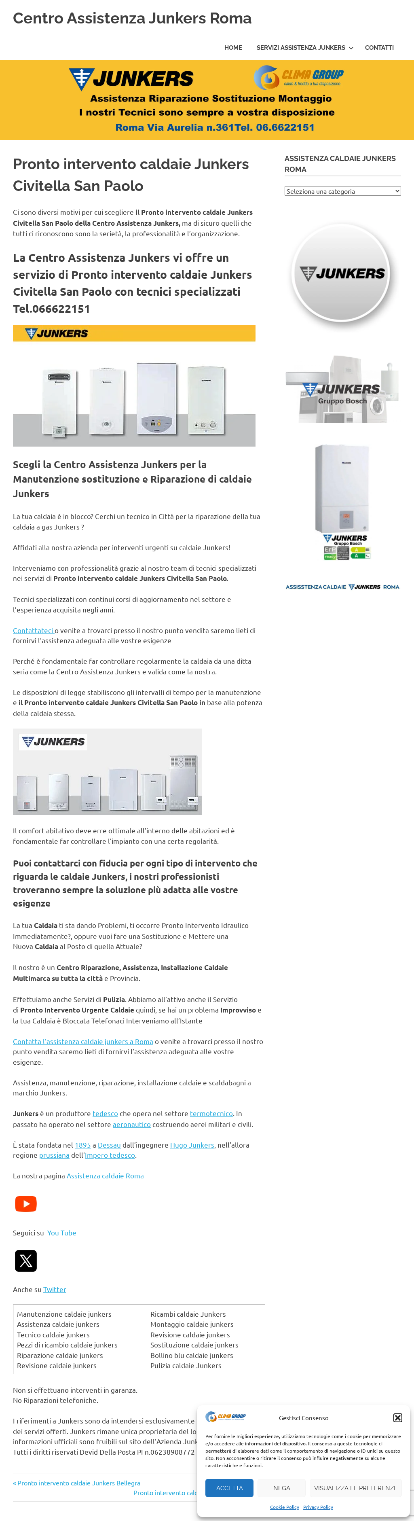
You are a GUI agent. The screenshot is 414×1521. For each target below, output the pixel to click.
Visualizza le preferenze (355, 1488)
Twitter (54, 1289)
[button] (398, 1418)
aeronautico (132, 1124)
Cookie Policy (284, 1507)
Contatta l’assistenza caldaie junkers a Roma (83, 1041)
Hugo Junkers (192, 1144)
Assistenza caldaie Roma (105, 1175)
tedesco (105, 1113)
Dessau (109, 1144)
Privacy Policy (318, 1507)
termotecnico (211, 1113)
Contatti (379, 47)
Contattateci (34, 630)
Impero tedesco (110, 1154)
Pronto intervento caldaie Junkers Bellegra (78, 1483)
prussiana (54, 1154)
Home (233, 47)
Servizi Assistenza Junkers (301, 47)
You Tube (61, 1232)
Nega (281, 1488)
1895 (83, 1144)
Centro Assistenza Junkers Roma (132, 18)
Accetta (229, 1488)
